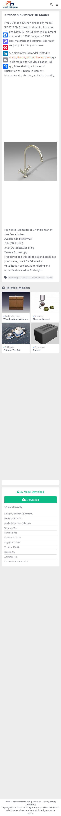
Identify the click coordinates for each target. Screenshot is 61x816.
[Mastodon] (5, 41)
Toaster (37, 350)
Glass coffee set (41, 318)
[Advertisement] (30, 111)
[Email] (5, 60)
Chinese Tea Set (11, 350)
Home (7, 801)
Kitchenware (39, 347)
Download (32, 499)
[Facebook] (5, 35)
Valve (48, 57)
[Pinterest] (5, 47)
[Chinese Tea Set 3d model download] (16, 333)
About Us (37, 801)
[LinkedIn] (5, 54)
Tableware (38, 316)
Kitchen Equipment (23, 513)
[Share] (5, 66)
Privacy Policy (49, 801)
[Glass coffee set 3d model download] (45, 302)
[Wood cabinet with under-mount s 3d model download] (16, 302)
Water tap (10, 57)
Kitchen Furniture (12, 316)
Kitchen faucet (34, 57)
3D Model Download (21, 801)
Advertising (30, 804)
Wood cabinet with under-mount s (15, 320)
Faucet (21, 57)
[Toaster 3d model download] (45, 333)
